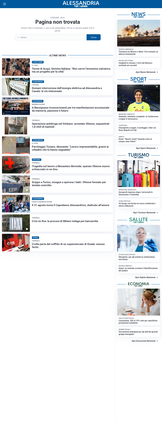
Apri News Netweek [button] (146, 72)
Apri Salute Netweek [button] (145, 277)
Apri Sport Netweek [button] (146, 148)
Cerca (93, 37)
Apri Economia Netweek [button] (144, 341)
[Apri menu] (5, 4)
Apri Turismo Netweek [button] (144, 212)
